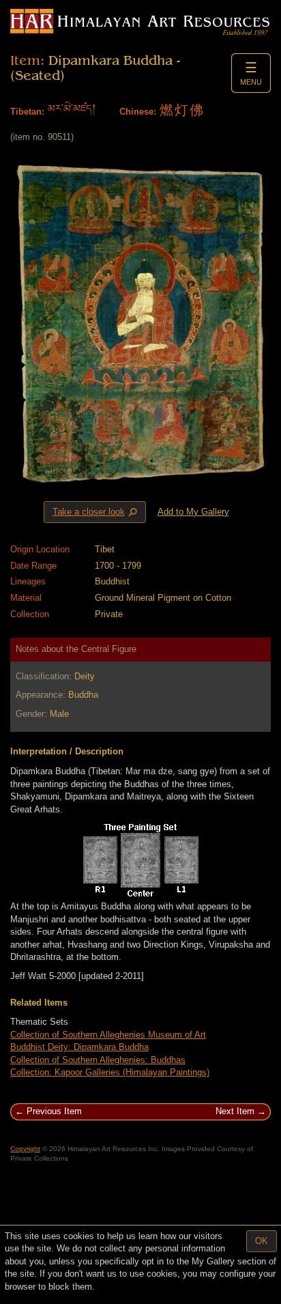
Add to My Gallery (193, 512)
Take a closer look (96, 512)
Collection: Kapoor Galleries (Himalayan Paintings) (109, 1072)
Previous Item (54, 1111)
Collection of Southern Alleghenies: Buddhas (98, 1060)
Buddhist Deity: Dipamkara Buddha (79, 1047)
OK (261, 1241)
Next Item (235, 1111)
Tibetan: (27, 112)
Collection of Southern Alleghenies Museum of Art (108, 1035)
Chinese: (137, 112)
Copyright (25, 1148)
